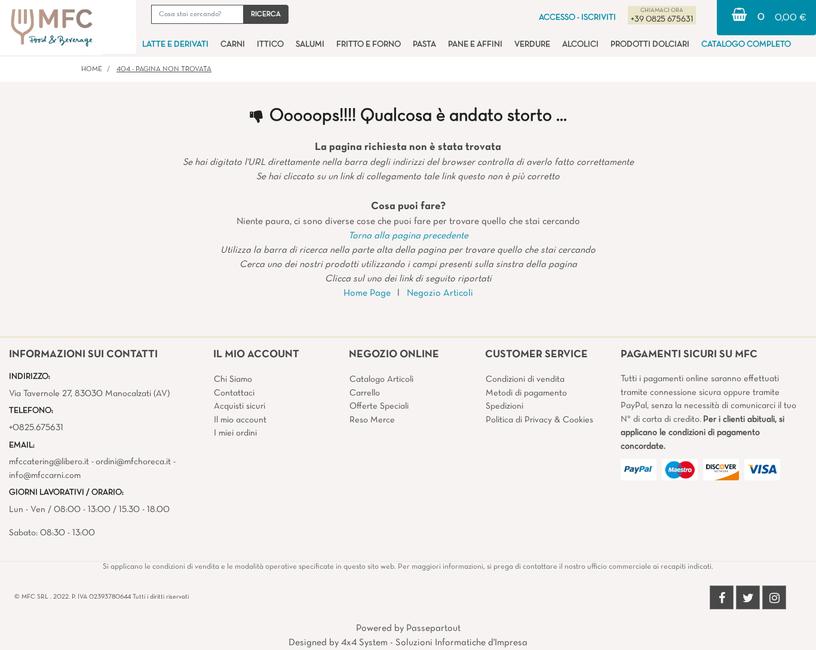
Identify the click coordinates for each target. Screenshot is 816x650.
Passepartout (433, 628)
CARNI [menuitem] (232, 44)
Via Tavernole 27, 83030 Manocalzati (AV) (89, 394)
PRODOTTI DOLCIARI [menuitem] (650, 44)
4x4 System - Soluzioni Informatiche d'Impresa (434, 643)
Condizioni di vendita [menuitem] (525, 379)
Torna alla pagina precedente (408, 236)
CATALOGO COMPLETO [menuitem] (746, 44)
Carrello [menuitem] (364, 393)
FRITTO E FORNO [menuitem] (368, 44)
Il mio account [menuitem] (240, 420)
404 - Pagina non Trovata (163, 69)
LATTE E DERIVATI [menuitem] (175, 44)
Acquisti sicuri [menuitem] (239, 406)
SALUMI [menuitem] (310, 44)
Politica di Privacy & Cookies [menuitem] (539, 420)
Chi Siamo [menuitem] (233, 379)
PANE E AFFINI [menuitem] (475, 44)
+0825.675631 (36, 428)
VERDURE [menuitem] (532, 44)
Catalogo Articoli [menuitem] (381, 379)
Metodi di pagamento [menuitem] (526, 393)
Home (91, 69)
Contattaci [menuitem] (234, 393)
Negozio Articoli (440, 293)
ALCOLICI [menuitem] (580, 44)
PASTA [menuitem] (424, 44)
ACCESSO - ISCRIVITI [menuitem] (577, 18)
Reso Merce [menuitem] (372, 420)
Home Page (367, 293)
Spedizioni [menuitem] (504, 406)
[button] (266, 14)
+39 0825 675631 (662, 19)
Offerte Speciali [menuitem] (379, 406)
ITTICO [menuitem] (270, 44)
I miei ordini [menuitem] (235, 433)
